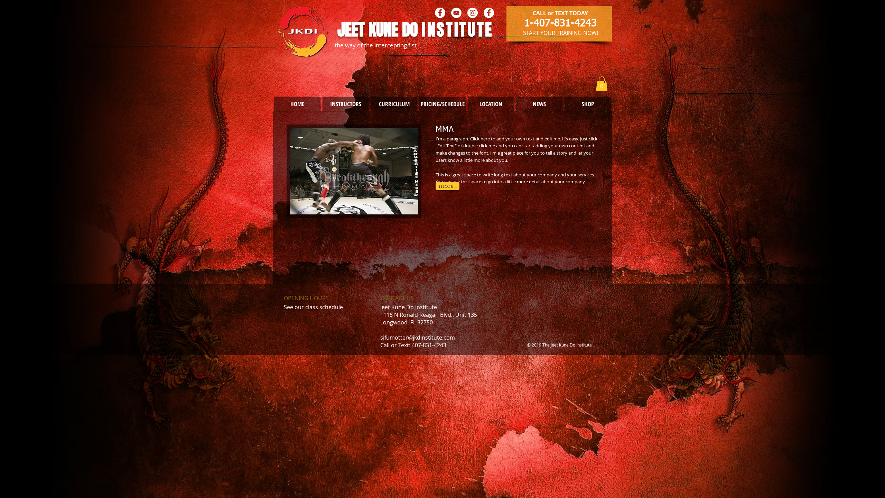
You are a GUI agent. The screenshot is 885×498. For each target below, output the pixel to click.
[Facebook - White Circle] (440, 13)
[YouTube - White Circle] (456, 13)
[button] (602, 83)
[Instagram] (472, 13)
